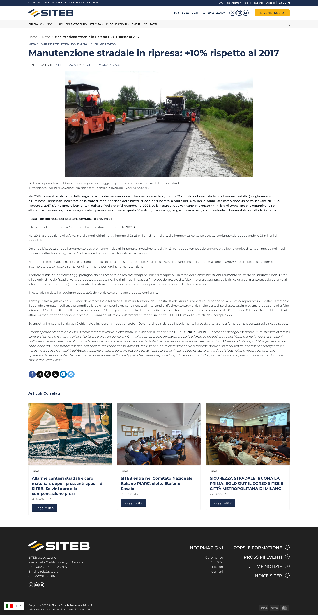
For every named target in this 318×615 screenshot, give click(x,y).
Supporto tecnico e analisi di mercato (78, 44)
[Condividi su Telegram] (70, 374)
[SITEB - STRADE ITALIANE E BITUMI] (50, 13)
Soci (50, 24)
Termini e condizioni (79, 609)
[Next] (282, 447)
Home (33, 37)
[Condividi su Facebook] (32, 374)
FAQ (221, 2)
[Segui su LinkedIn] (239, 13)
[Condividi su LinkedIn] (63, 374)
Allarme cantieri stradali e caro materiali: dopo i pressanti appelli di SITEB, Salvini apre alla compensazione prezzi (68, 486)
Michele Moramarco (101, 65)
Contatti (150, 24)
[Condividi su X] (39, 374)
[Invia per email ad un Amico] (55, 374)
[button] (270, 2)
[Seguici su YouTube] (246, 13)
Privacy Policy (37, 609)
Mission (217, 566)
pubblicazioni (116, 24)
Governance (214, 557)
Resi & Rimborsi (253, 2)
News (46, 37)
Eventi (136, 24)
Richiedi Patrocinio (72, 24)
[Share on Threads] (47, 374)
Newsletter (234, 2)
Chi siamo (35, 24)
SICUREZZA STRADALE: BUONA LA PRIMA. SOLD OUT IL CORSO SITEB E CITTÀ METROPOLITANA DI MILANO (246, 483)
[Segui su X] (232, 13)
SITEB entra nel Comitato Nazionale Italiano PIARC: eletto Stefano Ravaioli (156, 483)
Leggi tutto (45, 508)
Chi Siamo (215, 562)
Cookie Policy (56, 609)
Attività (95, 24)
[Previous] (35, 447)
